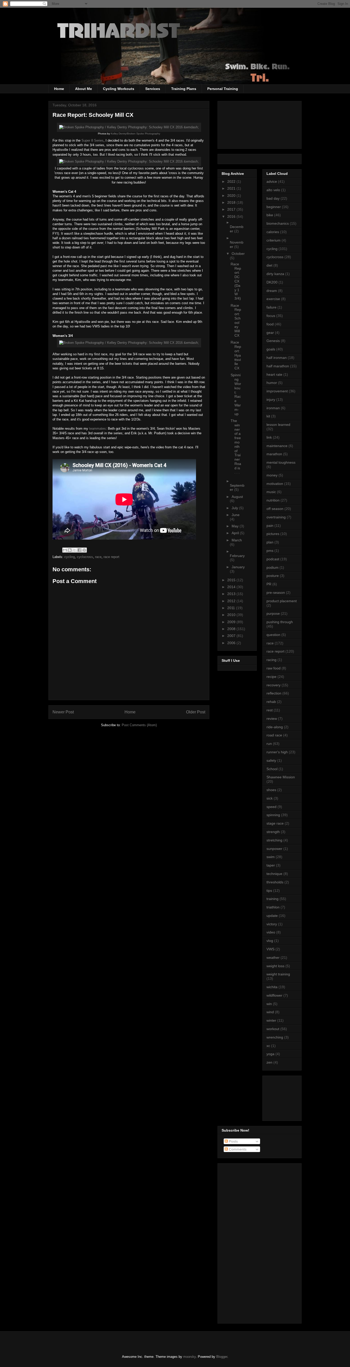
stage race (275, 823)
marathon (274, 454)
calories (272, 232)
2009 (231, 622)
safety (271, 760)
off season (274, 509)
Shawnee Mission (280, 777)
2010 (231, 615)
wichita (271, 987)
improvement (277, 391)
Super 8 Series (92, 140)
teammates (97, 428)
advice (271, 181)
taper (270, 865)
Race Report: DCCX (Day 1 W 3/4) (236, 281)
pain (269, 525)
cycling (69, 557)
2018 (231, 202)
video (270, 932)
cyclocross (85, 557)
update (272, 916)
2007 (231, 636)
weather (273, 957)
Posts (233, 1141)
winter (271, 1020)
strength (273, 832)
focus (270, 316)
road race (274, 735)
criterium (273, 240)
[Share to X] (74, 550)
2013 (231, 594)
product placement (281, 601)
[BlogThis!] (69, 550)
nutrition (273, 500)
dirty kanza (275, 274)
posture (272, 576)
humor (271, 383)
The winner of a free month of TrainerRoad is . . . (236, 446)
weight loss (275, 966)
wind (270, 1012)
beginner (273, 207)
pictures (272, 534)
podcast (272, 559)
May (236, 526)
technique (274, 874)
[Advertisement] (289, 1097)
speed (271, 807)
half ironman (276, 358)
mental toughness (280, 462)
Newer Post (63, 712)
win (269, 1004)
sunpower (274, 849)
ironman (273, 408)
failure (271, 307)
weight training (278, 974)
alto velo (273, 190)
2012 (231, 601)
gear (270, 333)
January (238, 567)
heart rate (274, 374)
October (238, 254)
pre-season (275, 592)
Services (152, 89)
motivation (274, 484)
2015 (231, 580)
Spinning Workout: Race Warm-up (236, 394)
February (237, 556)
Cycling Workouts (118, 89)
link (269, 437)
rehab (271, 702)
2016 (231, 216)
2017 (231, 209)
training (272, 899)
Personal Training (222, 89)
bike (269, 215)
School (271, 769)
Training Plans (183, 89)
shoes (271, 790)
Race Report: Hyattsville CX (236, 355)
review (271, 718)
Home (59, 89)
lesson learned (278, 425)
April (236, 533)
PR (268, 584)
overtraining (276, 517)
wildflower (274, 995)
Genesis (273, 341)
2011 (231, 608)
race (98, 557)
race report (111, 557)
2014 (231, 587)
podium (272, 567)
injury (270, 399)
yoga (270, 1054)
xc (268, 1046)
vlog (269, 941)
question (273, 635)
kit (268, 416)
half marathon (277, 366)
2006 (231, 643)
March (237, 540)
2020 (231, 195)
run (269, 744)
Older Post (195, 712)
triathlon (273, 907)
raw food (273, 668)
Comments (237, 1149)
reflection (273, 693)
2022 (231, 181)
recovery (273, 685)
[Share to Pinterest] (84, 550)
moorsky (189, 1357)
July (235, 508)
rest (269, 710)
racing (271, 660)
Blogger (221, 1357)
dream (271, 291)
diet (269, 265)
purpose (273, 613)
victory (271, 924)
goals (270, 349)
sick (269, 798)
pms (269, 551)
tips (269, 890)
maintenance (276, 446)
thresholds (274, 882)
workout (272, 1029)
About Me (83, 89)
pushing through (279, 622)
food (270, 324)
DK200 (271, 282)
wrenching (274, 1037)
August (237, 497)
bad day (273, 198)
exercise (273, 299)
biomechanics (277, 223)
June (236, 515)
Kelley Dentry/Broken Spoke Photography (135, 133)
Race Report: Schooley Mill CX (236, 320)
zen (269, 1062)
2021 (231, 188)
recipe (271, 677)
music (271, 492)
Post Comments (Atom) (139, 725)
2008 (231, 629)
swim (270, 857)
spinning (273, 815)
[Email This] (64, 550)
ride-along (274, 727)
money (271, 475)
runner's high (277, 752)
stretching (274, 840)
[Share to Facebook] (79, 550)
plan (269, 542)
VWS (270, 949)
